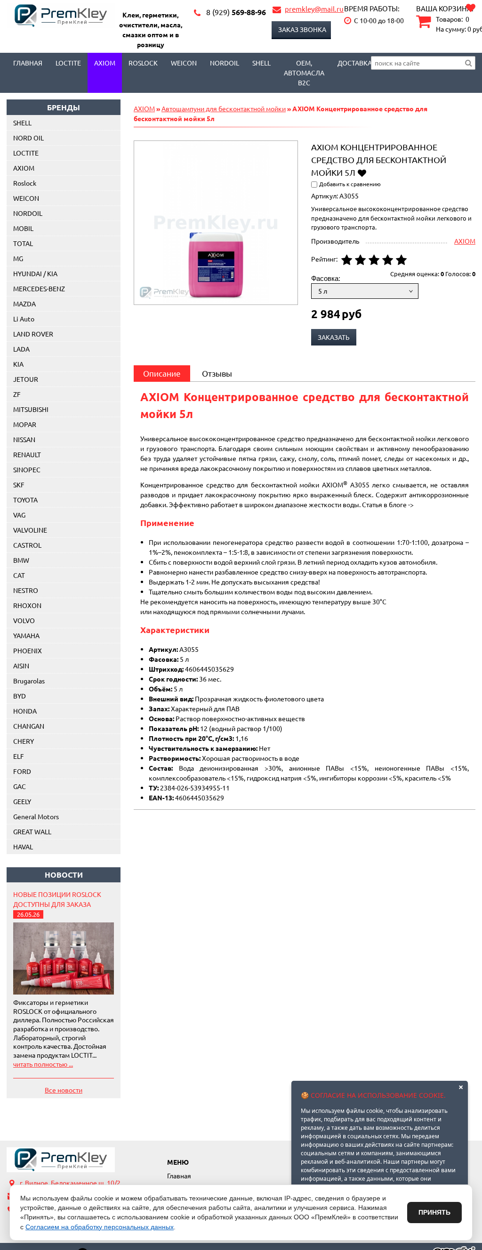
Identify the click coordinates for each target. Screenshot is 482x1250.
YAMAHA (26, 635)
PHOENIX (27, 650)
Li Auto (23, 318)
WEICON (184, 62)
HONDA (25, 711)
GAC (19, 786)
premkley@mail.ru (314, 8)
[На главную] (61, 1159)
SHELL (22, 122)
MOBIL (23, 228)
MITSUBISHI (30, 409)
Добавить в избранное (361, 172)
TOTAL (23, 243)
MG (18, 258)
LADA (21, 349)
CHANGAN (28, 726)
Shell (261, 62)
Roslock (143, 62)
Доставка (354, 62)
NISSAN (24, 439)
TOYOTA (25, 499)
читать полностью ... (43, 1064)
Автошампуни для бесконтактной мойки (223, 108)
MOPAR (24, 424)
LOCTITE (68, 62)
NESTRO (25, 590)
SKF (18, 484)
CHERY (23, 741)
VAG (19, 514)
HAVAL (23, 846)
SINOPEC (26, 469)
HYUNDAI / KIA (35, 273)
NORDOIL (224, 62)
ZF (17, 394)
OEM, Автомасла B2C (304, 72)
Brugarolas (29, 680)
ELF (18, 756)
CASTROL (27, 545)
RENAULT (27, 454)
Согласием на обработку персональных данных (99, 1227)
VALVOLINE (30, 530)
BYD (19, 695)
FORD (22, 771)
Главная (27, 62)
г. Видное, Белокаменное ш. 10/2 (70, 1182)
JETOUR (25, 379)
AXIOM (104, 62)
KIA (18, 364)
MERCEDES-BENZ (39, 288)
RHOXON (27, 605)
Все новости (63, 1090)
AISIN (21, 665)
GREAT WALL (32, 831)
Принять (434, 1212)
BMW (21, 560)
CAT (19, 575)
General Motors (36, 816)
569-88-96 (236, 12)
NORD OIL (28, 137)
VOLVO (24, 620)
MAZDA (24, 303)
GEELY (22, 801)
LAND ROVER (33, 333)
